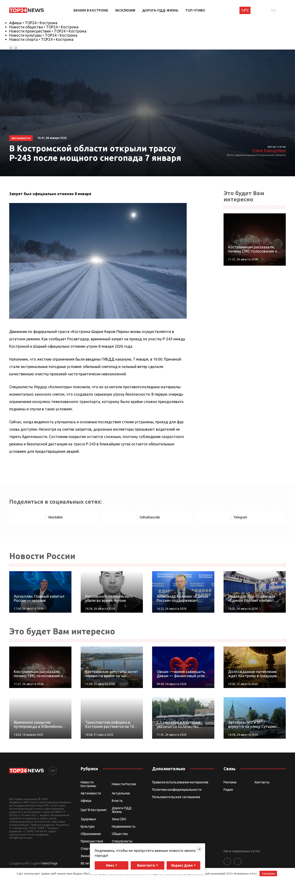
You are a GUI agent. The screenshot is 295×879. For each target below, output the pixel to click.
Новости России (124, 784)
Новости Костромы (88, 784)
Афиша (86, 801)
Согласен (268, 873)
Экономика (89, 856)
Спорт (85, 848)
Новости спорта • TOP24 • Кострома (41, 39)
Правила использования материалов (180, 782)
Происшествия (92, 841)
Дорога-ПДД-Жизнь (160, 10)
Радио (228, 789)
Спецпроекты (122, 841)
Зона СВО (119, 819)
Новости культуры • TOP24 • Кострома (43, 35)
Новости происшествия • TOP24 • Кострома (47, 31)
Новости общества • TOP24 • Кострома (44, 27)
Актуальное (121, 793)
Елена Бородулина (269, 150)
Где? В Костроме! (93, 810)
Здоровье (88, 819)
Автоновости (91, 793)
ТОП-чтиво (195, 10)
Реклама (230, 782)
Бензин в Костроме (91, 10)
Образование (91, 834)
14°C (245, 10)
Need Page (50, 863)
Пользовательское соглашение (176, 797)
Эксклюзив (125, 10)
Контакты (262, 782)
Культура (87, 826)
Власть (117, 801)
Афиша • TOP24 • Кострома (33, 23)
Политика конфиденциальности (176, 789)
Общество (120, 834)
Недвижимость (124, 826)
